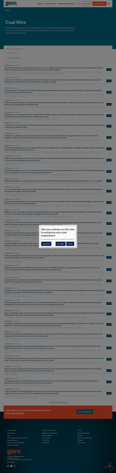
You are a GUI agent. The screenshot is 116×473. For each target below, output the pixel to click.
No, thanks (60, 244)
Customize (46, 244)
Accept (70, 244)
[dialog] (58, 236)
